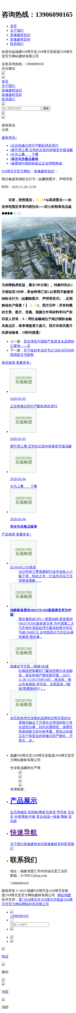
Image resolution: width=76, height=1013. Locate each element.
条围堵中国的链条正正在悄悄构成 (36, 163)
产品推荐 (16, 534)
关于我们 (17, 30)
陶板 (64, 816)
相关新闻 (16, 362)
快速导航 (23, 832)
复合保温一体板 (48, 816)
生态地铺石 (18, 812)
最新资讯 (9, 137)
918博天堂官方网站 (16, 171)
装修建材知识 (20, 35)
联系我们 (17, 44)
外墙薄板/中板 (24, 816)
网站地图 (64, 895)
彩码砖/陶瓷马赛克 (42, 812)
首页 (13, 26)
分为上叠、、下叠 (24, 154)
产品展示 (23, 800)
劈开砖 (62, 812)
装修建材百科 (20, 39)
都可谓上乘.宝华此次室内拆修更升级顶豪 (41, 150)
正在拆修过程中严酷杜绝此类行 (34, 145)
